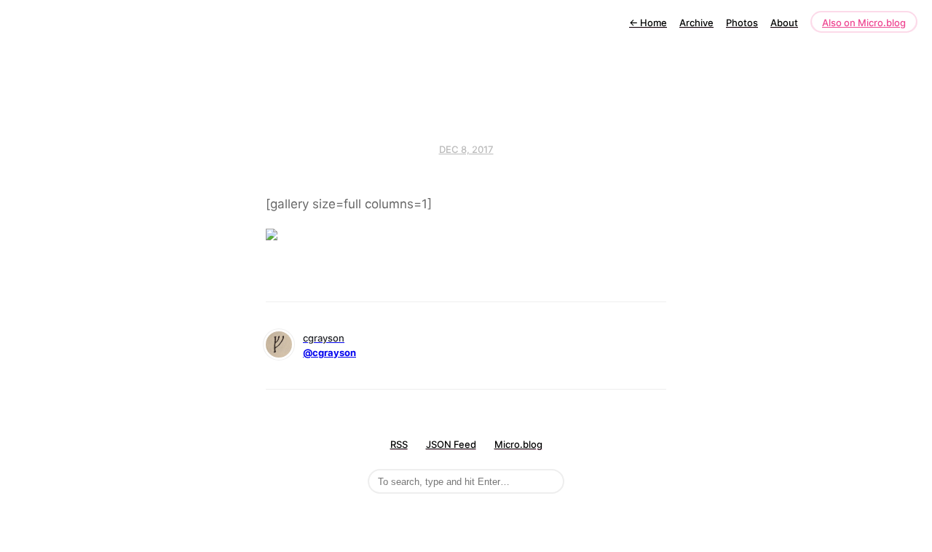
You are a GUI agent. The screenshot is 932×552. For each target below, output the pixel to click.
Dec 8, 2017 (466, 149)
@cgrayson (329, 352)
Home (648, 22)
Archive (696, 22)
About (784, 22)
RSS (399, 444)
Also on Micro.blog (864, 22)
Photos (742, 22)
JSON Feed (451, 444)
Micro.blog (518, 444)
